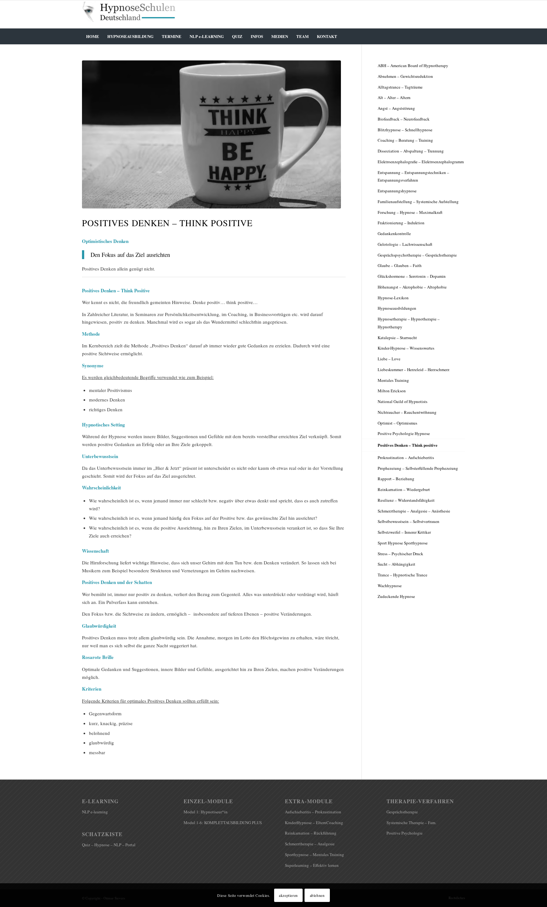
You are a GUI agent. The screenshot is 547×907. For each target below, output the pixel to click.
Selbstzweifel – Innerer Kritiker (404, 532)
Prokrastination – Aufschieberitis (406, 457)
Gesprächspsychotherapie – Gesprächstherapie (417, 255)
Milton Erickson (392, 391)
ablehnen (317, 895)
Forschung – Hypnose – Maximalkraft (410, 212)
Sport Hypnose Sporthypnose (403, 543)
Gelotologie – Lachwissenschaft (405, 244)
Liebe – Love (389, 359)
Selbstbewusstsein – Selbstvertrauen (408, 521)
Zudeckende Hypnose (396, 596)
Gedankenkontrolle (394, 233)
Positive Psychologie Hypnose (404, 433)
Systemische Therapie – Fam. (411, 822)
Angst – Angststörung (396, 108)
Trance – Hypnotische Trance (402, 575)
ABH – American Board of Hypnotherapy (413, 65)
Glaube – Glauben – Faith (400, 265)
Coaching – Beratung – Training (405, 140)
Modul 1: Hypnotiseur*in (206, 812)
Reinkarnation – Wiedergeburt (404, 489)
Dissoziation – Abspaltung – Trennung (411, 151)
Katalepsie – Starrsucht (397, 337)
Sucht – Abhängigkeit (396, 564)
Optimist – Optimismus (397, 423)
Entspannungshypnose (397, 191)
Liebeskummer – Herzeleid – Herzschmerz (414, 369)
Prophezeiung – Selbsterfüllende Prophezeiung (418, 468)
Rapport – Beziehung (396, 478)
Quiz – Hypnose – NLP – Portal (108, 845)
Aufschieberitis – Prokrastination (313, 812)
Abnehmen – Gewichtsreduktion (405, 76)
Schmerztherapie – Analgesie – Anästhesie (414, 511)
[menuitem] (92, 36)
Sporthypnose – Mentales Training (314, 854)
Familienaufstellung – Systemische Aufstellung (418, 201)
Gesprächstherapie (402, 812)
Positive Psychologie (405, 833)
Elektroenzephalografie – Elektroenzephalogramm (421, 162)
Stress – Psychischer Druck (400, 553)
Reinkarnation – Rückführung (310, 833)
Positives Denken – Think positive (407, 445)
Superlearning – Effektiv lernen (312, 865)
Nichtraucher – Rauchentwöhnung (407, 412)
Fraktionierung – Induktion (401, 223)
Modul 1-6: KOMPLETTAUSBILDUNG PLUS (223, 822)
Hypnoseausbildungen (397, 308)
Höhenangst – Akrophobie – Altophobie (412, 287)
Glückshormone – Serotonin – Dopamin (412, 276)
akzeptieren (288, 895)
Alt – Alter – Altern (394, 97)
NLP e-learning (95, 812)
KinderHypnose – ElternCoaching (314, 822)
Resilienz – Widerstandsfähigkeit (406, 500)
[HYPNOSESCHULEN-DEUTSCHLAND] (131, 14)
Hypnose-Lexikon (393, 298)
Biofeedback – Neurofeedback (404, 119)
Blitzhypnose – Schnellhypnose (405, 130)
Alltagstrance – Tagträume (400, 87)
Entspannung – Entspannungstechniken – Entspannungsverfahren (413, 176)
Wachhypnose (390, 585)
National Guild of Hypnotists (402, 401)
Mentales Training (393, 380)
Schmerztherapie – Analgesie (310, 844)
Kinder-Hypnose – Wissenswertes (406, 348)
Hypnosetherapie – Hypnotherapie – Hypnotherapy (409, 323)
